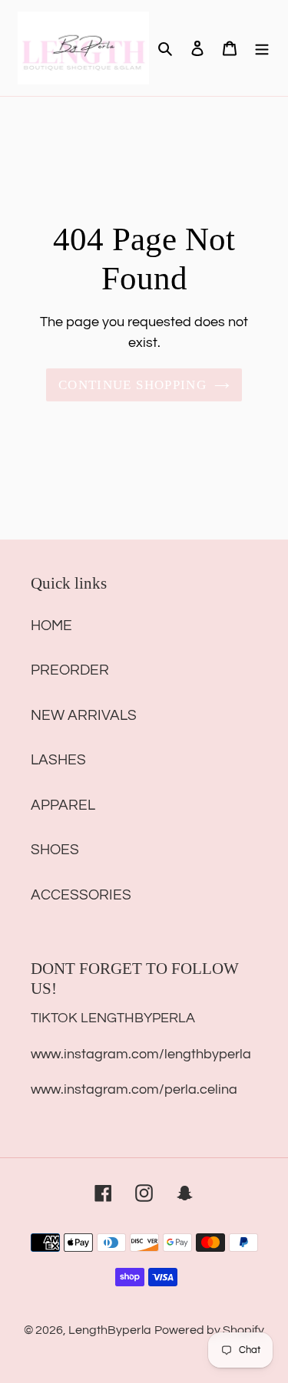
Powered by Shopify (209, 1330)
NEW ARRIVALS (84, 715)
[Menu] (262, 48)
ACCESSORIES (81, 895)
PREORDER (70, 670)
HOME (51, 625)
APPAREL (63, 805)
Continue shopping (132, 385)
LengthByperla (109, 1330)
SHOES (55, 849)
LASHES (58, 759)
